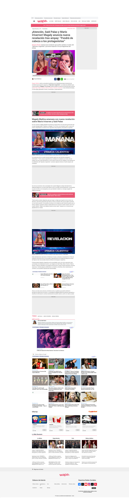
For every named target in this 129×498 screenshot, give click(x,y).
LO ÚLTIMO (51, 21)
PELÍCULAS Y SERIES (86, 21)
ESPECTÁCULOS (58, 21)
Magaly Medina (36, 45)
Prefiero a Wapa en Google (40, 354)
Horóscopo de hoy (39, 18)
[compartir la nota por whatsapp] (61, 79)
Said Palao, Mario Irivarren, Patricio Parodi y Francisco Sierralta (47, 87)
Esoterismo (35, 487)
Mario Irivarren (47, 316)
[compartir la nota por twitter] (58, 79)
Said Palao (40, 316)
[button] (96, 25)
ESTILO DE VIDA (74, 21)
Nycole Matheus (37, 78)
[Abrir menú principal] (34, 21)
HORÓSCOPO (93, 21)
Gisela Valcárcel (65, 18)
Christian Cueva (57, 18)
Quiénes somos (94, 491)
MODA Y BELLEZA (66, 21)
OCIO (79, 21)
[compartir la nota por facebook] (55, 79)
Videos (41, 487)
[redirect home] (42, 21)
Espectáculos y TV (36, 28)
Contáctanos (81, 491)
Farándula (45, 28)
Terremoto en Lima (48, 18)
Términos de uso (87, 491)
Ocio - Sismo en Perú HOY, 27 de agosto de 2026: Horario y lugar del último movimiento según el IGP (64, 25)
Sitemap (48, 487)
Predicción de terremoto (75, 18)
